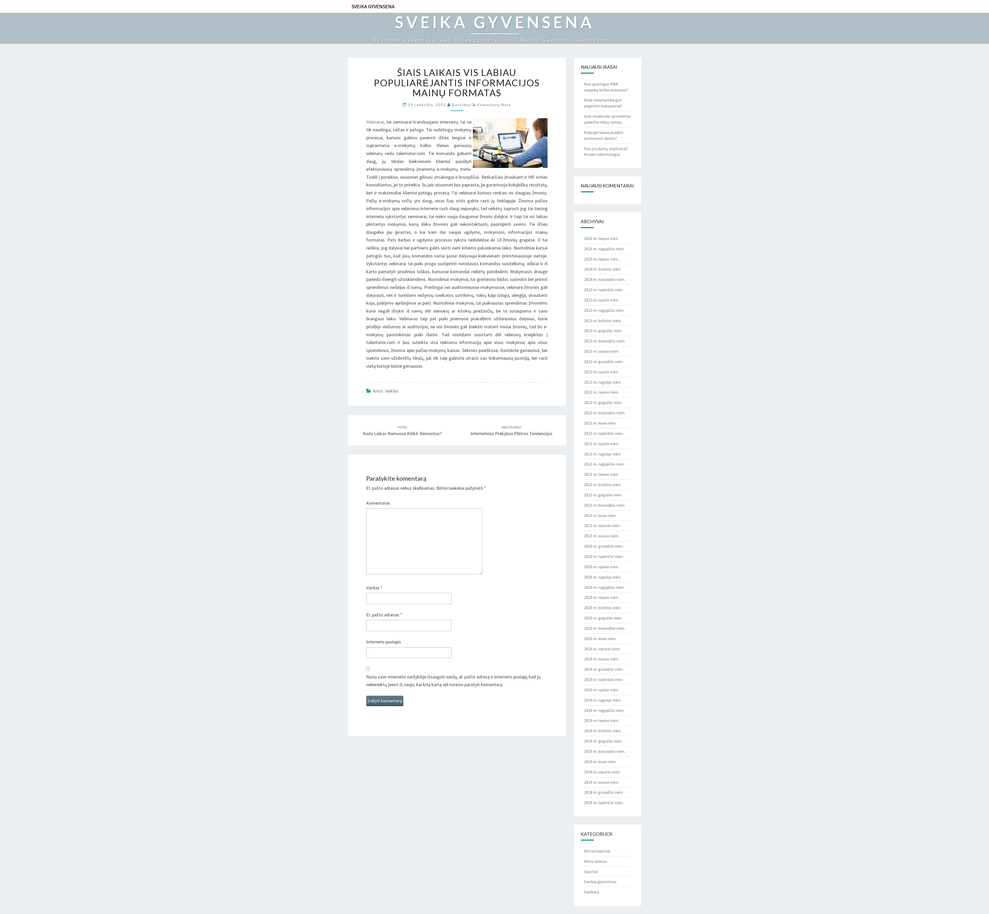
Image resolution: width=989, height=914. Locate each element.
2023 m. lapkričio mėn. (603, 289)
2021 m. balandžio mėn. (604, 505)
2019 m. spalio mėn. (601, 689)
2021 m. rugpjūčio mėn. (604, 464)
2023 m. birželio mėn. (602, 320)
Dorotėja (461, 104)
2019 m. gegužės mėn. (603, 741)
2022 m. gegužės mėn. (603, 402)
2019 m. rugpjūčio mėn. (604, 710)
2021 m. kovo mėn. (600, 515)
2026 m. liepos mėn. (601, 238)
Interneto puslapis (383, 642)
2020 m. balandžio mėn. (604, 628)
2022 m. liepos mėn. (601, 392)
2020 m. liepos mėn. (601, 597)
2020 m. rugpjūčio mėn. (604, 587)
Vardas (374, 588)
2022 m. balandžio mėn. (604, 412)
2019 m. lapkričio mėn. (603, 679)
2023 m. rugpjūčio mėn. (604, 310)
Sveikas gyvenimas (600, 881)
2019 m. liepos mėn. (601, 720)
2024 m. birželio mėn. (602, 269)
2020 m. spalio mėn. (601, 566)
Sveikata (591, 891)
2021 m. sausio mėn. (601, 535)
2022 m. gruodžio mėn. (603, 361)
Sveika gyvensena (373, 6)
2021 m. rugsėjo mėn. (602, 453)
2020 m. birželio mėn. (602, 607)
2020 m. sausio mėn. (601, 658)
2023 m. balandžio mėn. (604, 340)
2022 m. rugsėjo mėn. (602, 382)
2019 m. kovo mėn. (600, 761)
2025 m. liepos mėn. (601, 259)
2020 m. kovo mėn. (600, 638)
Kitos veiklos (386, 391)
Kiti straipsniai (597, 850)
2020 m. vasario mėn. (602, 648)
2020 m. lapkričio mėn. (603, 556)
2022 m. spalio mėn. (601, 371)
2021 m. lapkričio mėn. (603, 433)
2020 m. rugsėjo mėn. (602, 577)
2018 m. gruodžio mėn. (603, 792)
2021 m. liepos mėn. (601, 474)
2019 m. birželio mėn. (602, 730)
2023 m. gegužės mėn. (603, 330)
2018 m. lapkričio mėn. (603, 802)
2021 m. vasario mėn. (602, 525)
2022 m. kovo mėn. (600, 423)
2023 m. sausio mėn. (601, 351)
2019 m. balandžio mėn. (604, 751)
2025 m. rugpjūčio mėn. (604, 248)
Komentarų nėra (494, 104)
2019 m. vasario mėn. (602, 771)
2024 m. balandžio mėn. (604, 279)
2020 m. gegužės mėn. (603, 617)
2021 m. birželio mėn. (602, 484)
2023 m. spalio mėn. (601, 300)
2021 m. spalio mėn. (601, 443)
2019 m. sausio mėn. (601, 782)
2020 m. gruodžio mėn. (603, 546)
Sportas (591, 871)
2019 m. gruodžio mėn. (603, 669)
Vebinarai (375, 122)
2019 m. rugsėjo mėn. (602, 700)
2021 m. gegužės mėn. (603, 494)
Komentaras (378, 503)
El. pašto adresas (384, 615)
